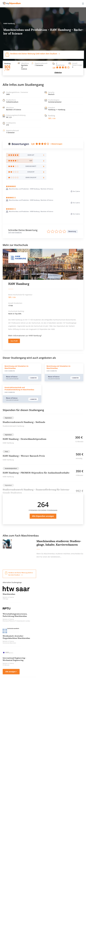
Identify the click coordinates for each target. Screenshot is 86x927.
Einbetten (58, 72)
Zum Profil (14, 341)
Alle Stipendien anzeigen (43, 516)
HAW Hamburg (18, 284)
